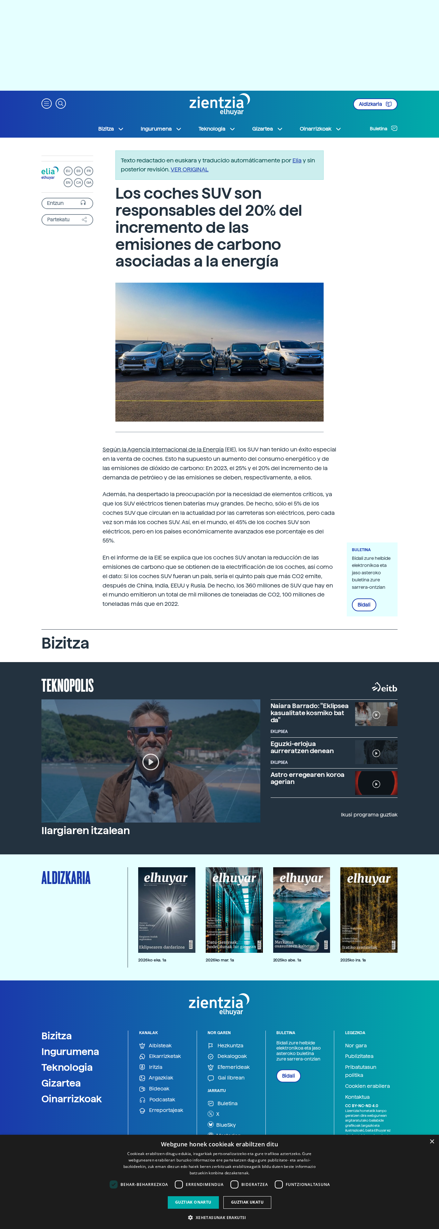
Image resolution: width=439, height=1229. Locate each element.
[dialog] (219, 1182)
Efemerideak (233, 1067)
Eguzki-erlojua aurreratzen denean (302, 747)
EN (68, 182)
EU (68, 171)
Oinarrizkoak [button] (315, 129)
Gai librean (231, 1078)
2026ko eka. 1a (152, 960)
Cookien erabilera (367, 1086)
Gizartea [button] (262, 129)
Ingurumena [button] (156, 129)
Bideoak (158, 1089)
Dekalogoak (231, 1056)
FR (89, 171)
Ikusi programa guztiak (369, 815)
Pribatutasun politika (360, 1071)
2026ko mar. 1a (220, 960)
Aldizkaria (371, 104)
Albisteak (160, 1045)
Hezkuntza (229, 1045)
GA (88, 182)
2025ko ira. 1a (353, 960)
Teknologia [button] (212, 129)
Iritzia (155, 1067)
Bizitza (56, 1036)
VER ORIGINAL (190, 169)
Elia (296, 160)
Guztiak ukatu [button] (247, 1202)
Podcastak (161, 1100)
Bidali (364, 605)
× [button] (431, 1141)
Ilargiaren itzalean (85, 830)
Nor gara (356, 1045)
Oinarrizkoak (71, 1099)
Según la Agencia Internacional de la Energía (163, 449)
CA (78, 182)
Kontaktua (357, 1097)
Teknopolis (67, 684)
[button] (46, 103)
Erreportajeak (165, 1110)
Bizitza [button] (106, 129)
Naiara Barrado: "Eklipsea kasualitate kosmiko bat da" (310, 713)
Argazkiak (160, 1078)
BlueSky (225, 1125)
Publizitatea (359, 1056)
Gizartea (61, 1083)
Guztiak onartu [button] (193, 1202)
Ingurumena (70, 1051)
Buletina (379, 128)
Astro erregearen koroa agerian (308, 778)
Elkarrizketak (164, 1056)
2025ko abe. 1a (287, 960)
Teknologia (67, 1067)
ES (78, 171)
